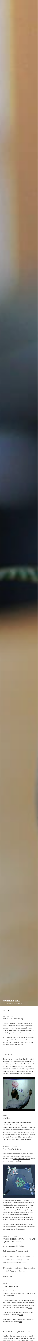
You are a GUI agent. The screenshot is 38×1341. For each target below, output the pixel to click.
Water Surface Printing (13, 1018)
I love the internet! (11, 1286)
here (14, 1023)
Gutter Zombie (23, 1059)
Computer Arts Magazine (21, 1159)
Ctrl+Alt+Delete (15, 1319)
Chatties (6, 1118)
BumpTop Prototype (12, 1149)
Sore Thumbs (25, 1300)
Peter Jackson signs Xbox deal (16, 1331)
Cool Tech (7, 1054)
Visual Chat (9, 1130)
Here (30, 1308)
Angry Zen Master (13, 1312)
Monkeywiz (11, 1000)
